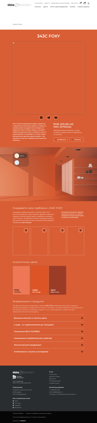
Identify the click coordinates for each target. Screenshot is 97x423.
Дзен (16, 401)
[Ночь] (17, 162)
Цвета (45, 7)
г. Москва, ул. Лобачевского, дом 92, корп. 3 (62, 394)
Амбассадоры (83, 7)
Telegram (18, 405)
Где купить (74, 3)
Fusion (72, 7)
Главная (15, 24)
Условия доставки (54, 381)
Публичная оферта (18, 413)
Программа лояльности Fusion (22, 390)
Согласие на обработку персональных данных (38, 413)
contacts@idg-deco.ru (56, 392)
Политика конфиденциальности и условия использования (29, 417)
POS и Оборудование (59, 7)
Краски (38, 7)
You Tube (18, 403)
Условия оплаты (54, 383)
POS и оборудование (19, 394)
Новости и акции (54, 376)
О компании (39, 3)
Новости (47, 3)
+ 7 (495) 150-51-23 (54, 390)
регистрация (26, 222)
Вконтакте (18, 407)
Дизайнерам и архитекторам (60, 3)
